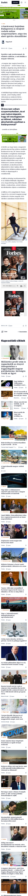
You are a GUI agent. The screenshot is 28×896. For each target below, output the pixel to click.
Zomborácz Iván (5, 876)
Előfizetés (15, 2)
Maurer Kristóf (4, 696)
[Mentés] (26, 48)
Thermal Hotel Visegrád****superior (9, 447)
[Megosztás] (23, 48)
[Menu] (25, 2)
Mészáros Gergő (17, 408)
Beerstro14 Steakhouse (17, 397)
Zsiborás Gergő (5, 721)
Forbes (3, 376)
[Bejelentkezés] (21, 2)
